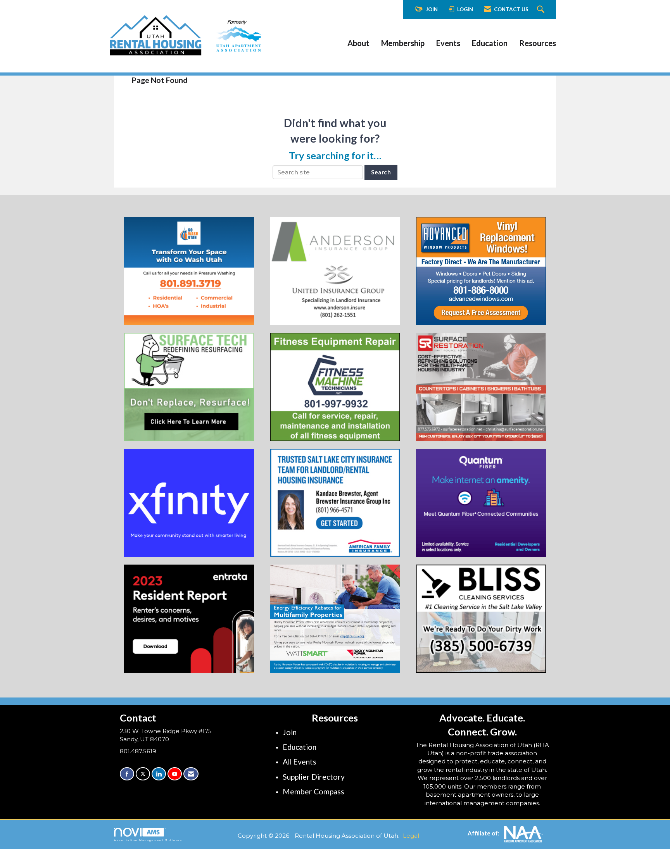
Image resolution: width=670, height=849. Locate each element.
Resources (537, 43)
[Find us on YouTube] (175, 774)
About (358, 43)
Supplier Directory (314, 776)
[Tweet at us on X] (143, 774)
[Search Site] (541, 9)
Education (490, 43)
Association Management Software (148, 840)
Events (448, 43)
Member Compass (313, 791)
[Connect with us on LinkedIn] (159, 774)
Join (290, 732)
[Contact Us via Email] (191, 774)
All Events (299, 761)
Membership (403, 43)
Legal (411, 835)
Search (381, 172)
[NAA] (523, 833)
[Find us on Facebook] (127, 774)
